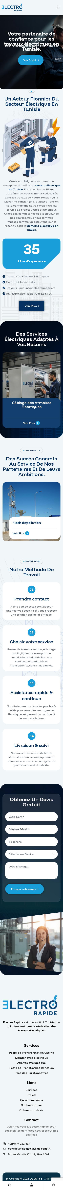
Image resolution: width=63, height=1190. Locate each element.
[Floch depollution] (31, 511)
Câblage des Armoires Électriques (31, 405)
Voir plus (18, 533)
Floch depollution (27, 523)
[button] (31, 306)
